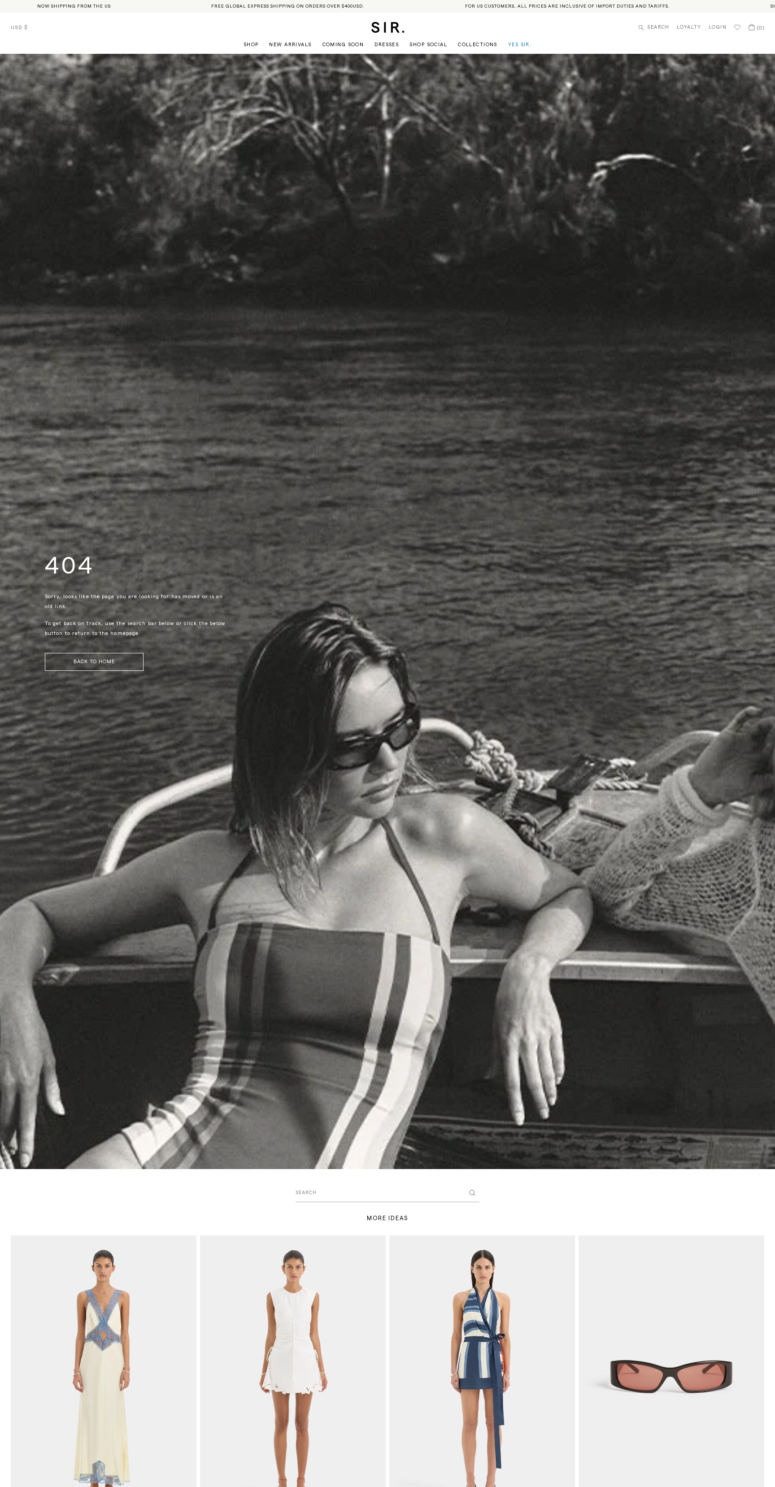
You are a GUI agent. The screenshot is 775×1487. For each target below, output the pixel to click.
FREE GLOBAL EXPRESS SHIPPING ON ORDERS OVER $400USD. (288, 6)
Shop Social (428, 44)
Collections (477, 44)
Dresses (386, 44)
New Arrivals (290, 44)
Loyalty (689, 27)
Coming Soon (343, 44)
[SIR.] (387, 27)
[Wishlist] (737, 27)
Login (718, 27)
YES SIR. (519, 44)
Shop (251, 44)
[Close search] (472, 1192)
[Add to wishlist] (186, 1246)
